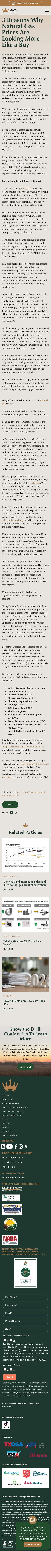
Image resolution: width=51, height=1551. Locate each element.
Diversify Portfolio (12, 1111)
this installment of (34, 764)
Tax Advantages (10, 1103)
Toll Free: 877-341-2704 (13, 1177)
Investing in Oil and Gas (15, 1107)
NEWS (4, 1119)
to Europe (35, 483)
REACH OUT (25, 1066)
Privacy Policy (34, 1403)
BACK (10, 804)
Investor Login (10, 1135)
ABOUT (5, 1095)
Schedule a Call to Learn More (27, 3)
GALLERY (6, 1123)
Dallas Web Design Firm (21, 1496)
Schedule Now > (32, 1544)
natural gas (27, 188)
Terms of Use (6, 1406)
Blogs (5, 1127)
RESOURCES (7, 1099)
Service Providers (11, 1115)
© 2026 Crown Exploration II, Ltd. (14, 1403)
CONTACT (6, 1131)
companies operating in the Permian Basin (23, 746)
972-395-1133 (8, 1167)
